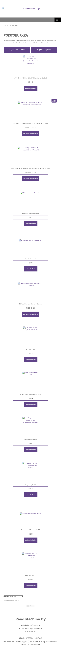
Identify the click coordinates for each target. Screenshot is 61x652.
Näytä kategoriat (44, 49)
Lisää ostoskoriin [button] (30, 88)
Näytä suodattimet (17, 49)
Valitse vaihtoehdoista (30, 133)
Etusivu (6, 25)
